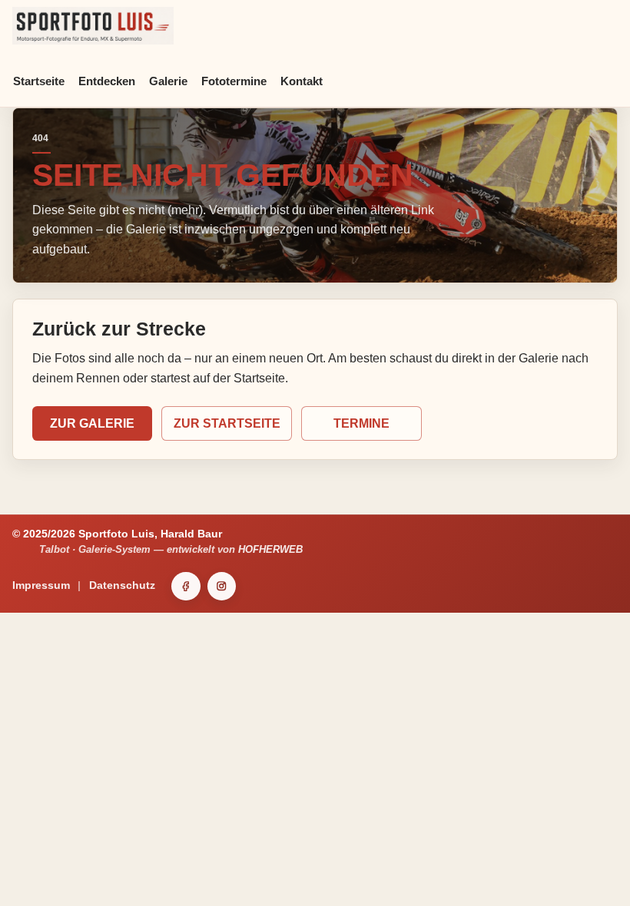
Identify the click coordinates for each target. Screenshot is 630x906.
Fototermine (234, 81)
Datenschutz (122, 585)
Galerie (168, 81)
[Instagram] (222, 586)
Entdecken (106, 81)
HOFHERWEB (270, 549)
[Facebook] (186, 586)
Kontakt (301, 81)
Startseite (39, 81)
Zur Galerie (92, 423)
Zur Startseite (227, 423)
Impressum (41, 585)
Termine (361, 423)
